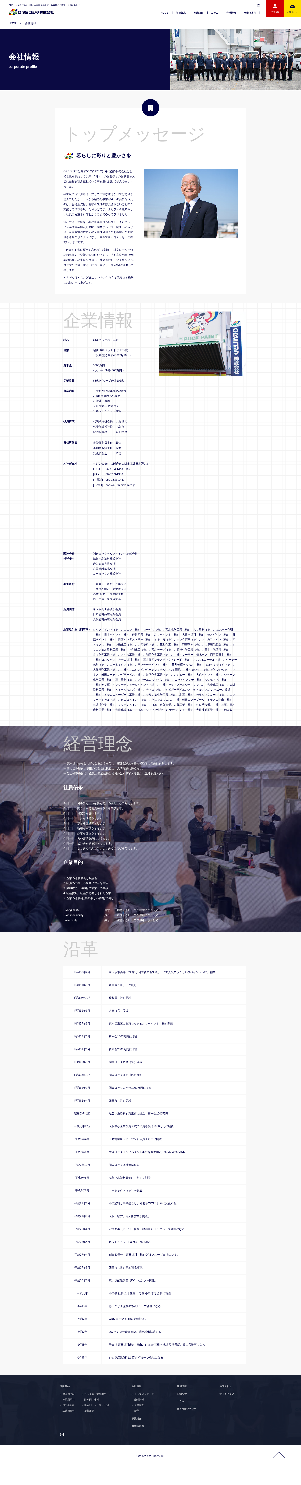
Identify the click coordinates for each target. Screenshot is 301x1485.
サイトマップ (226, 1393)
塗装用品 (89, 1410)
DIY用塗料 (68, 1405)
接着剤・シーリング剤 (96, 1405)
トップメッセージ (144, 1394)
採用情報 (182, 1386)
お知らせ (182, 1393)
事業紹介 (198, 12)
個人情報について (186, 1409)
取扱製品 (181, 12)
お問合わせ (225, 1386)
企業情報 (139, 1399)
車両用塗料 (69, 1399)
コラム (214, 12)
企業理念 (139, 1405)
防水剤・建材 (91, 1399)
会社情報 (231, 12)
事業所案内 (250, 12)
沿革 (136, 1410)
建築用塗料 (69, 1394)
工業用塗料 (69, 1410)
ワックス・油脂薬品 (95, 1394)
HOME (164, 12)
